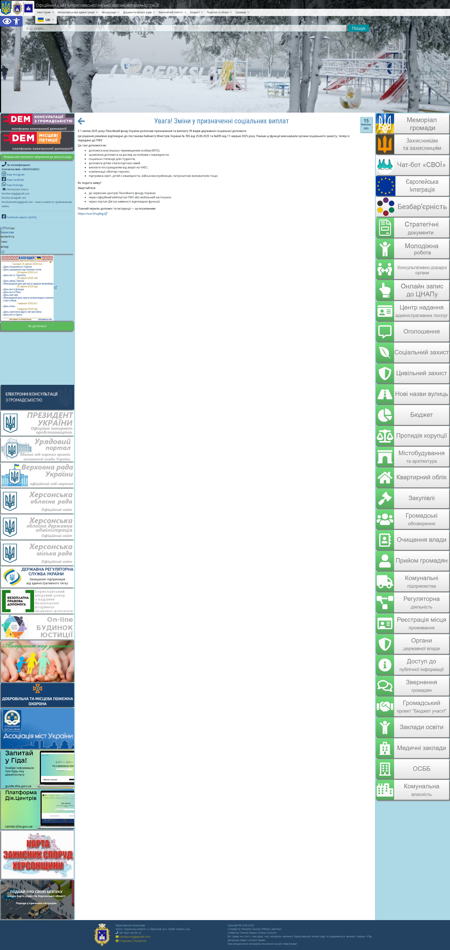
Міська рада (109, 12)
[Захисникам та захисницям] (412, 152)
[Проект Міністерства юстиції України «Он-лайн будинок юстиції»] (39, 627)
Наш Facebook (15, 179)
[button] (11, 21)
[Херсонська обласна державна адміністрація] (39, 527)
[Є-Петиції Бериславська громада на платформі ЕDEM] (39, 141)
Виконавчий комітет (171, 12)
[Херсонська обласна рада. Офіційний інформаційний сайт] (39, 501)
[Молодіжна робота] (412, 246)
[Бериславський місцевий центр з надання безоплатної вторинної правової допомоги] (39, 601)
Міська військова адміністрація (76, 12)
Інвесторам (44, 12)
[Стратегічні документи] (412, 225)
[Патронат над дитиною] (39, 661)
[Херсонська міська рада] (39, 553)
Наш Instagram (15, 174)
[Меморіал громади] (412, 132)
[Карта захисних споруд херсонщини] (39, 878)
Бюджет (195, 12)
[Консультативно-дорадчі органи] (412, 266)
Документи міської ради (137, 12)
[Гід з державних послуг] (39, 787)
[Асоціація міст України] (39, 728)
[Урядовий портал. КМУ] (39, 449)
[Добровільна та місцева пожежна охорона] (39, 695)
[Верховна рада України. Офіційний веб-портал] (39, 475)
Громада (241, 12)
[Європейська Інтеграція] (412, 193)
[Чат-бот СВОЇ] (412, 173)
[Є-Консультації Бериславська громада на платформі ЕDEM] (39, 122)
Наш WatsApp (14, 185)
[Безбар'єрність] (412, 214)
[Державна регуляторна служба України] (39, 577)
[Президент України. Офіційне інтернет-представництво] (39, 423)
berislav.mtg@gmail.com (134, 936)
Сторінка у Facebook (132, 941)
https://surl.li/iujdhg (91, 214)
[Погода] (2, 228)
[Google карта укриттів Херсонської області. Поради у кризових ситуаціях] (39, 918)
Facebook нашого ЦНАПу (21, 217)
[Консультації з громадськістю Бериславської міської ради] (39, 397)
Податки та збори (218, 12)
